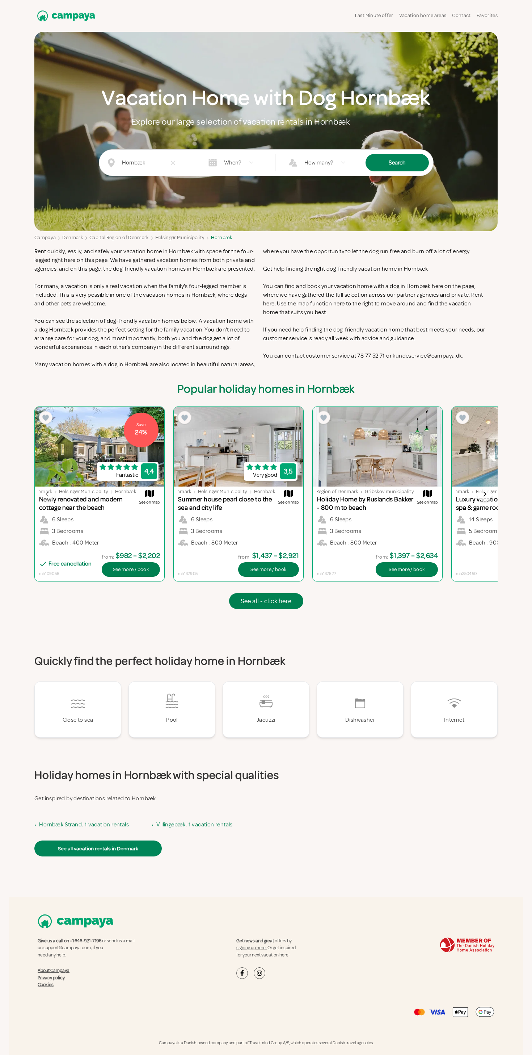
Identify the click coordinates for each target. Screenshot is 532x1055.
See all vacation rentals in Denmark (98, 848)
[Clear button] (173, 162)
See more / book (131, 569)
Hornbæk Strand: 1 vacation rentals (84, 824)
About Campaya (53, 970)
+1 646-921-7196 (85, 941)
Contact (461, 15)
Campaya (45, 237)
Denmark (72, 237)
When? (232, 162)
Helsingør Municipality (180, 237)
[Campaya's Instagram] (259, 973)
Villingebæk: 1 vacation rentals (194, 824)
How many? (318, 162)
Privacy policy (51, 978)
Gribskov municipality (389, 491)
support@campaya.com (67, 948)
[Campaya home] (64, 16)
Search (397, 162)
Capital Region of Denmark (119, 237)
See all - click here (266, 601)
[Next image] (484, 494)
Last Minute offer (374, 15)
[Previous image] (47, 494)
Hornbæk (221, 237)
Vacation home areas (423, 15)
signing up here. (251, 948)
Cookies (46, 985)
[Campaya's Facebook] (242, 973)
